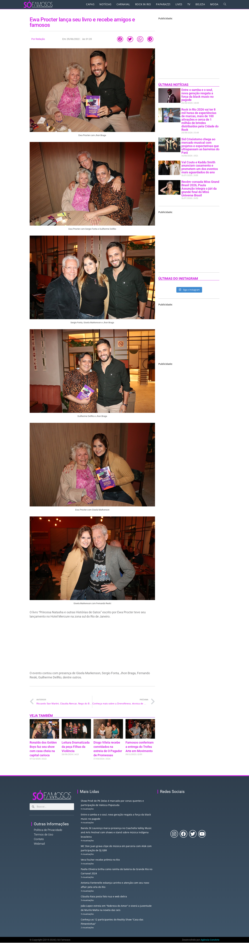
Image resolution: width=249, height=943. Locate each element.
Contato (39, 839)
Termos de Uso (43, 834)
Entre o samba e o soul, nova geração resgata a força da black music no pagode (197, 95)
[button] (120, 39)
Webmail (39, 843)
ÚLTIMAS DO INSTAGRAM (178, 278)
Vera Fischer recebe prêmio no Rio (100, 859)
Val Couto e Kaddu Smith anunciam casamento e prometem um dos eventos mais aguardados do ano (199, 167)
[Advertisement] (92, 646)
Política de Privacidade (48, 830)
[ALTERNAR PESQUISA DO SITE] (225, 4)
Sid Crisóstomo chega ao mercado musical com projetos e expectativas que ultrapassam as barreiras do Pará (200, 145)
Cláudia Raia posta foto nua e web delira (104, 896)
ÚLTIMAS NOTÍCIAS (173, 85)
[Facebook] (183, 834)
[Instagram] (174, 834)
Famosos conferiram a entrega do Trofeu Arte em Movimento (140, 747)
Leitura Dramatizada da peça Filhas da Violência (76, 747)
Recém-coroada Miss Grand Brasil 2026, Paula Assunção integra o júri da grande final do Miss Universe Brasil (200, 188)
